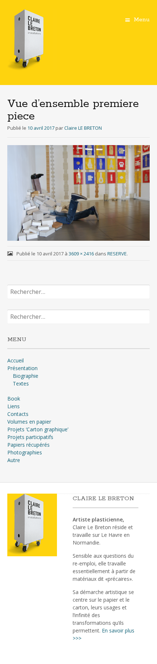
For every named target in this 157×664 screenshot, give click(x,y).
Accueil (15, 360)
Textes (21, 383)
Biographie (25, 375)
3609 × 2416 (81, 253)
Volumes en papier (29, 421)
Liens (13, 406)
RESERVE (117, 253)
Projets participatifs (30, 437)
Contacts (17, 413)
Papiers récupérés (28, 444)
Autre (13, 460)
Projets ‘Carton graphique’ (37, 429)
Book (13, 398)
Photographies (24, 452)
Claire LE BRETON (83, 128)
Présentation (22, 368)
